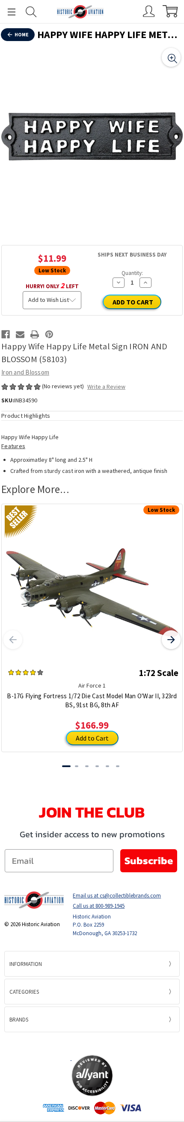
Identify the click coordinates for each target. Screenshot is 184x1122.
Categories (24, 991)
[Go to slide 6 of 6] (118, 766)
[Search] (31, 12)
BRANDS (18, 1019)
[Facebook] (5, 334)
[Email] (20, 334)
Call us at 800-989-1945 (99, 905)
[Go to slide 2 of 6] (76, 766)
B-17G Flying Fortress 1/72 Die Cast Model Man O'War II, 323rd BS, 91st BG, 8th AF (92, 700)
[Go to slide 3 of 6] (87, 766)
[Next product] (171, 639)
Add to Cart (92, 738)
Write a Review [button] (106, 386)
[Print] (34, 334)
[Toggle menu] (7, 12)
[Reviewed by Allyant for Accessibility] (92, 1075)
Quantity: (132, 273)
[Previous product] (12, 639)
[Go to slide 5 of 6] (107, 766)
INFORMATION (25, 964)
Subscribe (149, 860)
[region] (92, 136)
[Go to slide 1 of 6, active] (66, 766)
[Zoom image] (171, 57)
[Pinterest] (49, 334)
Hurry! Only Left (52, 285)
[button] (92, 1043)
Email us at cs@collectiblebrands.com (117, 895)
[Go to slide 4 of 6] (97, 766)
